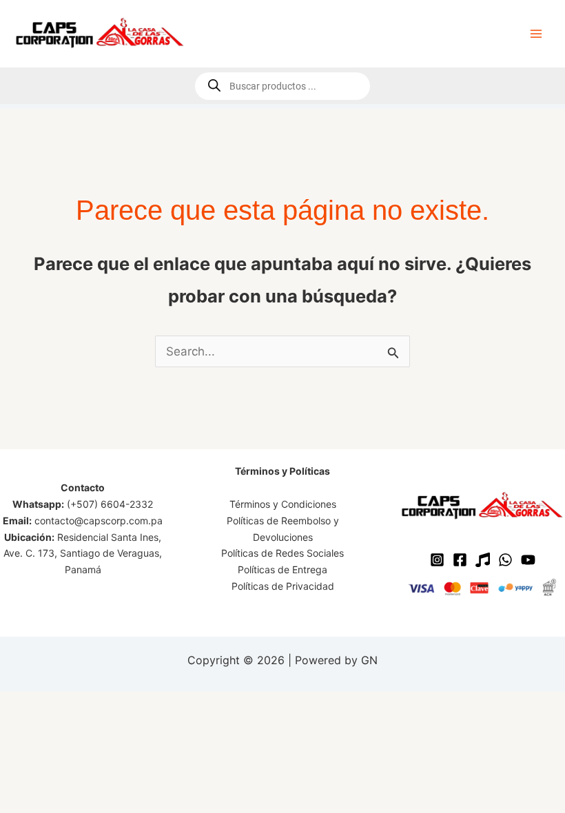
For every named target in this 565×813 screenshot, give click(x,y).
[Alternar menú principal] (536, 34)
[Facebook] (460, 560)
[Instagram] (437, 560)
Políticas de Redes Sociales (282, 553)
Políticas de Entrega (282, 569)
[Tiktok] (482, 560)
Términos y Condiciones (282, 504)
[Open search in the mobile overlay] (282, 86)
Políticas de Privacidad (283, 586)
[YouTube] (528, 560)
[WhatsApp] (505, 560)
